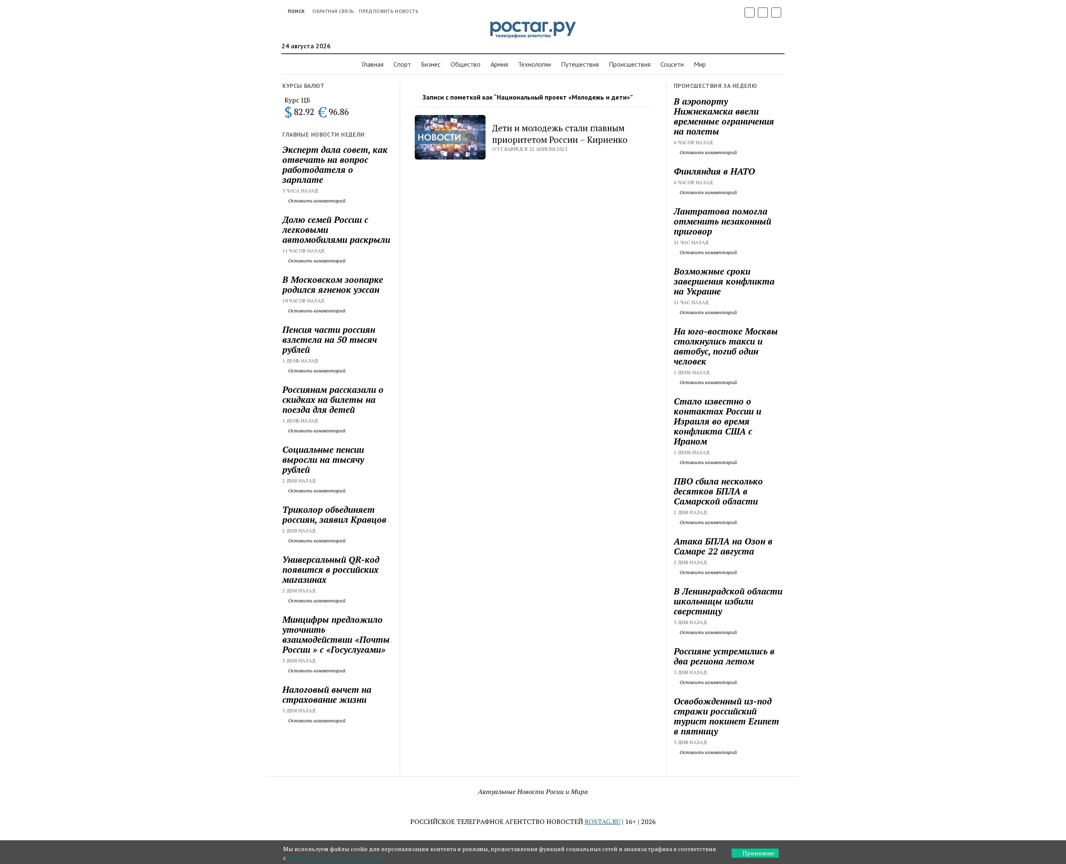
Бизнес (431, 64)
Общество (466, 64)
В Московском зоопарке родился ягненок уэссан (332, 285)
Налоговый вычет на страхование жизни (326, 694)
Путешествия (580, 64)
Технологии (534, 64)
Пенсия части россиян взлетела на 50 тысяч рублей (329, 340)
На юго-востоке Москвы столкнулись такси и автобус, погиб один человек (726, 346)
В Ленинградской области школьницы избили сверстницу (728, 601)
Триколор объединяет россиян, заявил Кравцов (334, 514)
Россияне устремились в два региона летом (724, 656)
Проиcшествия (629, 64)
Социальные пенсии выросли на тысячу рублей (323, 459)
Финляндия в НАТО (714, 171)
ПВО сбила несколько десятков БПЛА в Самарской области (718, 491)
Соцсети (672, 64)
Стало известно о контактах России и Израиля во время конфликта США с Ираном (717, 421)
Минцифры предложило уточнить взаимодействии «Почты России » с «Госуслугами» (336, 634)
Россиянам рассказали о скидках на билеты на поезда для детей (333, 400)
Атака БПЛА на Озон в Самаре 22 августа (723, 546)
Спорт (402, 64)
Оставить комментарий (316, 200)
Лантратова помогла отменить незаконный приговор (722, 221)
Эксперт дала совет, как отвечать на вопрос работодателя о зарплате (335, 165)
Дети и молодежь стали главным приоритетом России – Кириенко (560, 133)
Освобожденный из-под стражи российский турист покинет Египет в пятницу (726, 716)
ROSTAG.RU (602, 821)
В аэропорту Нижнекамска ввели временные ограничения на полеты (724, 116)
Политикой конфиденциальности (335, 858)
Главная (373, 64)
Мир (700, 64)
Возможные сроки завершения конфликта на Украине (724, 281)
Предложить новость (388, 11)
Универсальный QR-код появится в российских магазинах (330, 569)
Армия (499, 64)
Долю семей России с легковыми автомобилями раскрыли (336, 230)
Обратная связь (333, 11)
